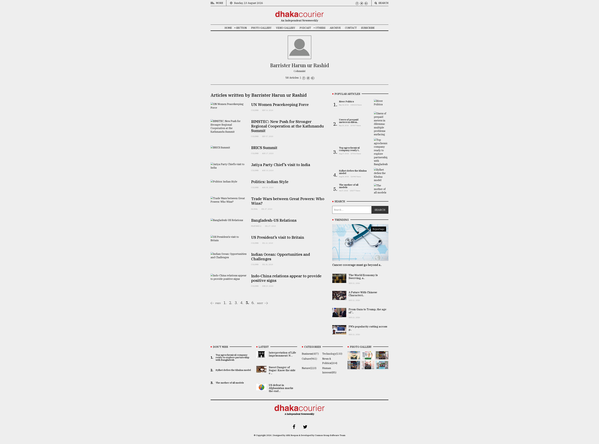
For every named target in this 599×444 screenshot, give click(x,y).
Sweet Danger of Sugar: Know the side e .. (282, 370)
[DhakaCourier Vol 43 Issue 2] (354, 367)
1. (224, 302)
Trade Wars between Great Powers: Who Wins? (287, 201)
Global (254, 209)
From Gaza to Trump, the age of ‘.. (367, 311)
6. (253, 302)
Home (228, 27)
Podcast (305, 27)
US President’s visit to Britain (277, 237)
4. (241, 302)
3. (236, 302)
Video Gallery (285, 27)
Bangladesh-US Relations (274, 220)
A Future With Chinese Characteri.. (363, 294)
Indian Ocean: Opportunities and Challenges (280, 256)
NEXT (260, 303)
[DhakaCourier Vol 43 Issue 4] (368, 357)
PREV (218, 303)
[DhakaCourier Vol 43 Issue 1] (368, 367)
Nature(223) (309, 368)
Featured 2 (256, 226)
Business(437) (310, 353)
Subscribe (368, 27)
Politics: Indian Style (269, 181)
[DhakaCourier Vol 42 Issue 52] (382, 367)
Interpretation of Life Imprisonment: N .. (282, 354)
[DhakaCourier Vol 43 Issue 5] (354, 357)
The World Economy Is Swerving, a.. (363, 277)
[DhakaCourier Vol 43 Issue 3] (382, 357)
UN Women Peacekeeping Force (280, 104)
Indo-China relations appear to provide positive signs (286, 278)
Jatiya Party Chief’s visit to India (280, 164)
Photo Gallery (261, 27)
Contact (351, 27)
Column (254, 110)
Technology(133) (332, 353)
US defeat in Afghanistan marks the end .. (281, 388)
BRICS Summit (264, 147)
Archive (335, 27)
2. (230, 302)
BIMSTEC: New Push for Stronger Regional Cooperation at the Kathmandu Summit (287, 126)
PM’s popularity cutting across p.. (368, 328)
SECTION (241, 27)
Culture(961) (309, 358)
